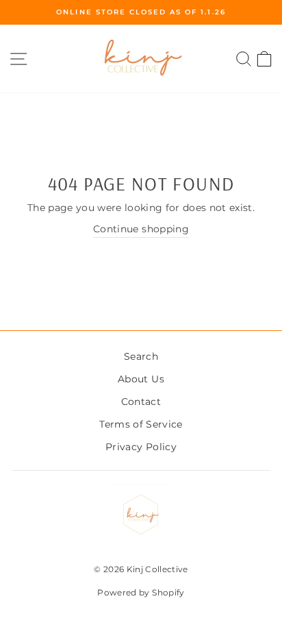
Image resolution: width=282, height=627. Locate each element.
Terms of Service (140, 424)
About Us (141, 378)
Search (141, 356)
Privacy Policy (141, 446)
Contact (141, 401)
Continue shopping (141, 228)
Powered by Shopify (140, 592)
